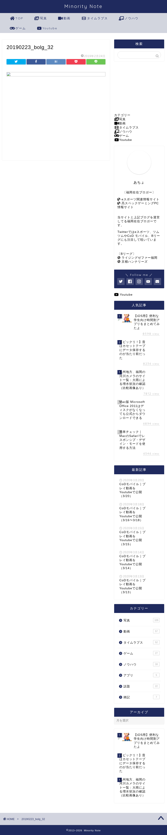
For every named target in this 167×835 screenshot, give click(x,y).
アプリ (140, 675)
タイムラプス (97, 18)
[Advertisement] (139, 87)
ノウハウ (132, 18)
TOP (19, 18)
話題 (140, 686)
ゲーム (20, 28)
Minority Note (83, 6)
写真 (43, 18)
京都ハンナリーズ (134, 261)
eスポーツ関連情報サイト (139, 199)
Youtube (50, 28)
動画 (66, 18)
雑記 (140, 697)
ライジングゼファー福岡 (138, 257)
